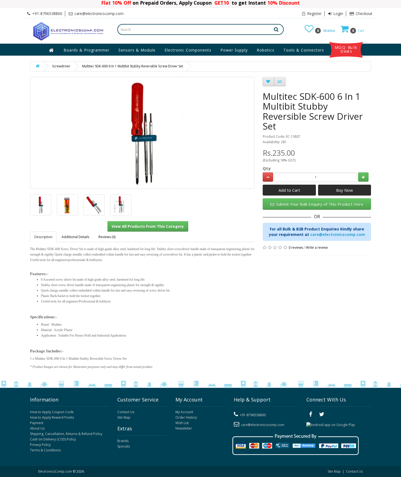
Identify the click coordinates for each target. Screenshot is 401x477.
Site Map (123, 417)
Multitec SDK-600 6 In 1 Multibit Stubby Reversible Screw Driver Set (132, 66)
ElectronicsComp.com (55, 471)
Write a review (317, 247)
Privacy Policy (40, 444)
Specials (123, 446)
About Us (37, 428)
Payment (36, 423)
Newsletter (183, 428)
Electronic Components (187, 50)
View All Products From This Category (148, 226)
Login (337, 13)
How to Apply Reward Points (52, 417)
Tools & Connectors (303, 50)
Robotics (265, 50)
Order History (186, 417)
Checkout (363, 13)
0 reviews (296, 247)
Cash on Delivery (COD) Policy (53, 439)
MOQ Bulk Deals (346, 49)
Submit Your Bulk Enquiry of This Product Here (319, 204)
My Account (184, 412)
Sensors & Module (136, 50)
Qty (267, 168)
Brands (122, 441)
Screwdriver (61, 66)
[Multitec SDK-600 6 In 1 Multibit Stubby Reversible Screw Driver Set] (40, 204)
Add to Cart (289, 190)
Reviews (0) (106, 237)
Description (43, 237)
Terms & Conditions (45, 450)
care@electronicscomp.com (337, 234)
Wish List (182, 423)
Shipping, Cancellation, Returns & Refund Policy (66, 433)
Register (314, 13)
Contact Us (125, 412)
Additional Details (75, 237)
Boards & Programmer (86, 50)
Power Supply (234, 50)
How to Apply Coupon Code (52, 412)
